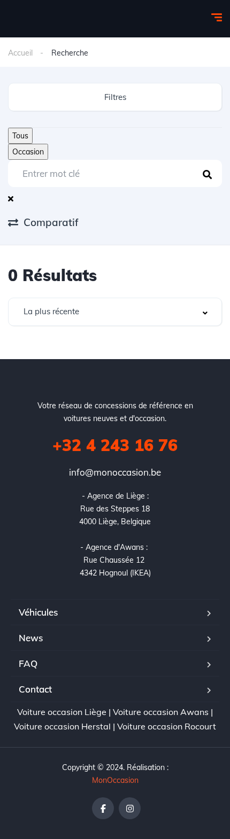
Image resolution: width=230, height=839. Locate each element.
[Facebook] (103, 808)
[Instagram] (130, 808)
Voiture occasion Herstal (62, 726)
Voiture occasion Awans (161, 711)
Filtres (115, 97)
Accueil (20, 53)
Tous (20, 136)
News (31, 637)
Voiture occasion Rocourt (166, 726)
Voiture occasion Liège (61, 711)
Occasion (28, 152)
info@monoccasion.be (115, 472)
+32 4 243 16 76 (115, 445)
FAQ (28, 663)
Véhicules (38, 612)
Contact (35, 689)
